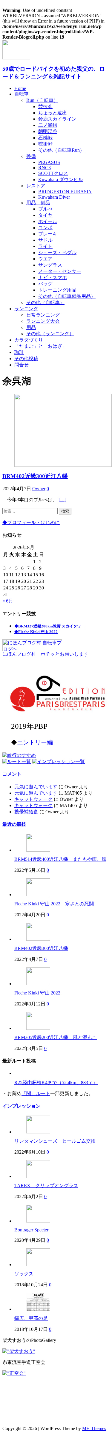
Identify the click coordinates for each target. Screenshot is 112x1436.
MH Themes (94, 1428)
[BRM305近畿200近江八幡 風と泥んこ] (38, 1028)
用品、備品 (38, 202)
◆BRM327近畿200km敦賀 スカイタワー (49, 626)
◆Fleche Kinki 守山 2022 (36, 632)
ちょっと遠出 (52, 112)
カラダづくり (28, 339)
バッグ (45, 283)
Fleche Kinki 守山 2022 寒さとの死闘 (54, 903)
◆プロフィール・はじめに (31, 522)
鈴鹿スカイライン (57, 118)
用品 (31, 327)
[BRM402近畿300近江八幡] (38, 939)
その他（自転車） (45, 302)
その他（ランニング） (50, 333)
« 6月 (7, 600)
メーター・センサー (59, 271)
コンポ (45, 227)
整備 (31, 156)
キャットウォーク (33, 799)
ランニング (26, 308)
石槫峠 (45, 137)
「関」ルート (36, 1093)
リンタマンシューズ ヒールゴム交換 (55, 1141)
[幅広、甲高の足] (38, 1309)
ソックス (23, 1273)
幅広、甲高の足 (31, 1318)
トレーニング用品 (57, 289)
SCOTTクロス (53, 173)
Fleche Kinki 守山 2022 (37, 992)
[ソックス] (38, 1264)
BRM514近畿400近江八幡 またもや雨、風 (60, 859)
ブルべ (45, 208)
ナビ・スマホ (52, 277)
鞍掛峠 (45, 143)
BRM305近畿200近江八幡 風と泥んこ (55, 1037)
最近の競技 (14, 824)
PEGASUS (49, 162)
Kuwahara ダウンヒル (60, 179)
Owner (38, 488)
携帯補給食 (26, 811)
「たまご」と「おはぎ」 (40, 346)
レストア (35, 185)
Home (20, 88)
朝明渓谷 (47, 131)
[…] (62, 499)
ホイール (47, 221)
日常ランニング (43, 314)
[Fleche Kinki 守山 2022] (38, 983)
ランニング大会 (43, 321)
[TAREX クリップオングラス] (38, 1176)
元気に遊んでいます (35, 786)
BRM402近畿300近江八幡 (35, 476)
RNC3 (44, 167)
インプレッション (21, 1105)
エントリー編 (35, 742)
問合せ (21, 364)
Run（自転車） (42, 100)
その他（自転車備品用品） (67, 296)
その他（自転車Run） (61, 150)
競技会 (45, 106)
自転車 (21, 94)
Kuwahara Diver (54, 197)
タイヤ (45, 215)
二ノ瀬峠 (47, 125)
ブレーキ (47, 233)
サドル (45, 240)
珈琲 (19, 352)
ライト (45, 246)
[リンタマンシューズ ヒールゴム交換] (38, 1131)
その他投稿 (26, 358)
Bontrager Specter (31, 1229)
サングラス (50, 265)
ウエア (45, 258)
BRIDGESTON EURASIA (65, 191)
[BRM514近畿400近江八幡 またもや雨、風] (38, 850)
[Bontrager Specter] (38, 1220)
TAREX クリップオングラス (46, 1185)
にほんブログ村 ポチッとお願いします (45, 654)
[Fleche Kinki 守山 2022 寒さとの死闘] (38, 894)
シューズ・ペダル (57, 252)
